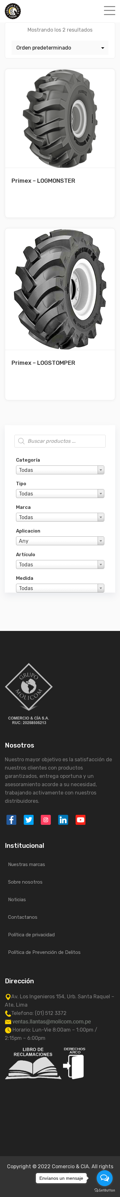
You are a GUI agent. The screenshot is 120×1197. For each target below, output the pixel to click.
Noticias (17, 899)
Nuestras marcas (26, 864)
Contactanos (22, 917)
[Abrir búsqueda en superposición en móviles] (60, 441)
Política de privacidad (31, 935)
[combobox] (60, 469)
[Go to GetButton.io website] (104, 1190)
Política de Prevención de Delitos (44, 952)
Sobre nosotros (25, 882)
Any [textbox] (23, 541)
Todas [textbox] (26, 470)
